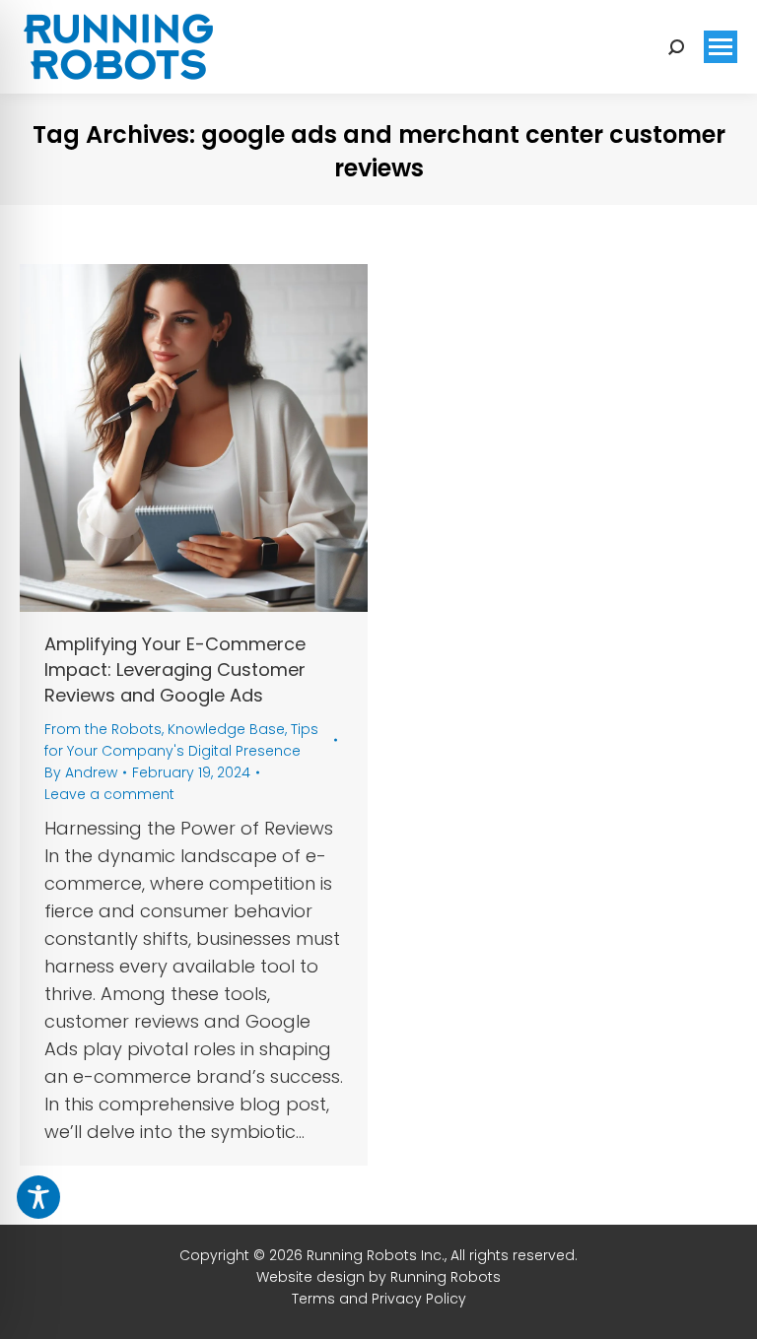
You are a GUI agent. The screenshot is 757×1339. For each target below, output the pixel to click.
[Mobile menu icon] (720, 47)
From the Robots (103, 729)
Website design (310, 1277)
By (80, 772)
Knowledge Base (226, 729)
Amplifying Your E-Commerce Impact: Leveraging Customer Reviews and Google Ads (175, 669)
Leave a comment (109, 794)
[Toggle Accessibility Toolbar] (38, 1197)
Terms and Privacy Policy (379, 1298)
